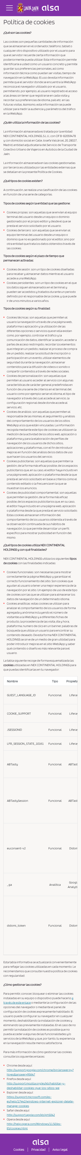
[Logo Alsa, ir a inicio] (40, 1142)
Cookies (19, 1150)
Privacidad (38, 1150)
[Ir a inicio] (39, 7)
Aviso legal (60, 1150)
